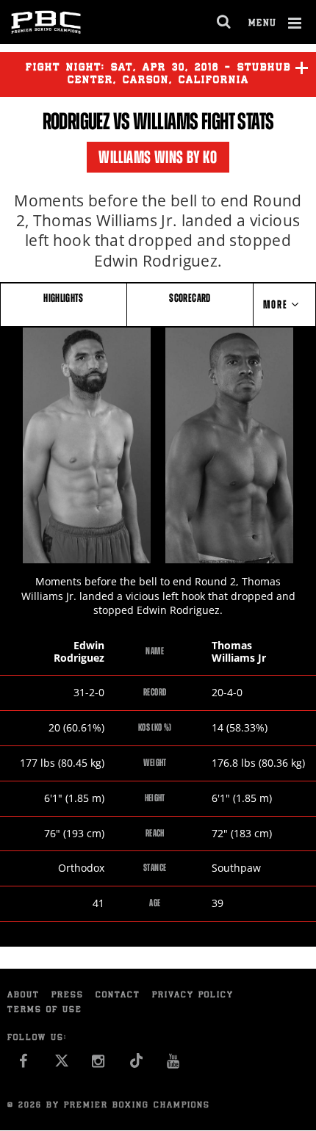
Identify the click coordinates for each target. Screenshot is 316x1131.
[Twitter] (61, 1065)
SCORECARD (189, 298)
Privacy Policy (193, 995)
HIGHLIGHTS (63, 298)
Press (67, 995)
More (277, 304)
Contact (118, 995)
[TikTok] (136, 1065)
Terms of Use (44, 1010)
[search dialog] (224, 22)
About (23, 995)
